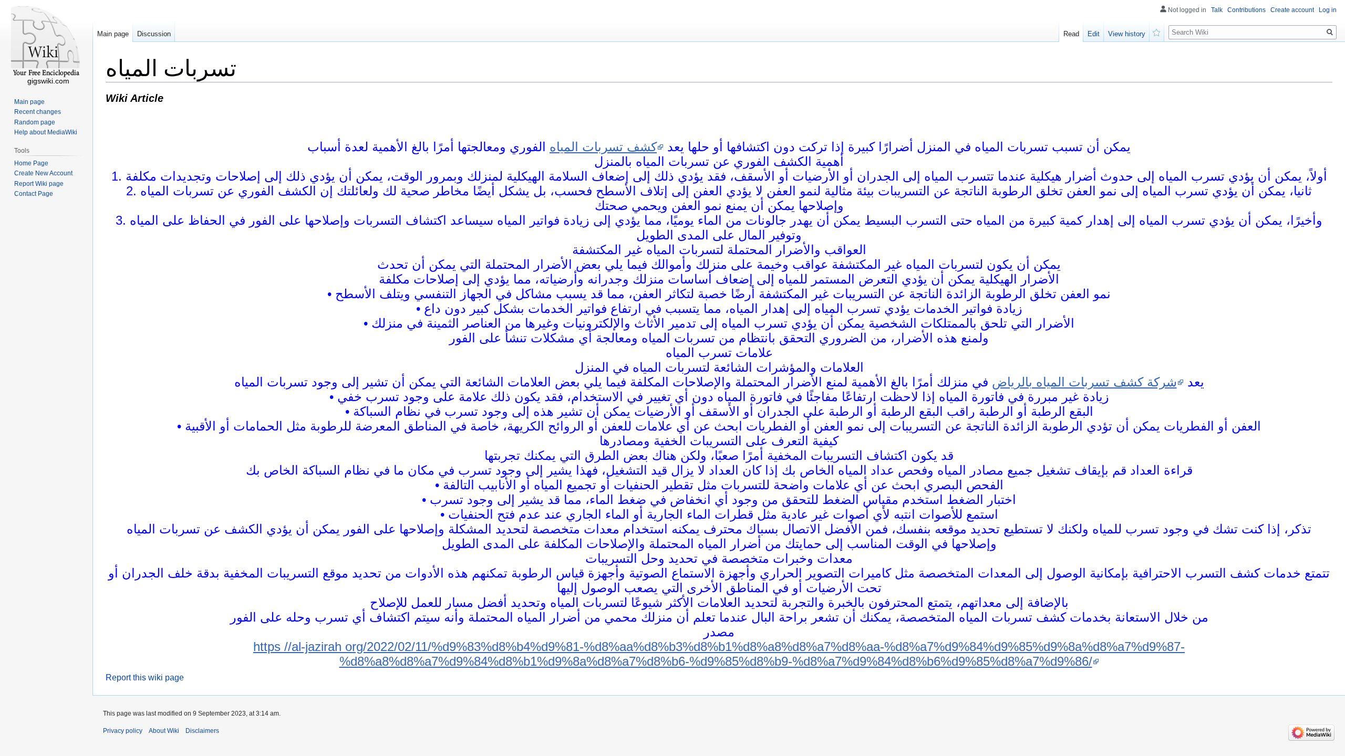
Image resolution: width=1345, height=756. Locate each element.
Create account (1292, 10)
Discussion (154, 34)
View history (1126, 34)
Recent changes (37, 112)
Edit (1094, 34)
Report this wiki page (145, 677)
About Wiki (164, 730)
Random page (34, 122)
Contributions (1246, 10)
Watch (1157, 31)
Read (1071, 34)
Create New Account (43, 173)
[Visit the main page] (46, 42)
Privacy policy (122, 730)
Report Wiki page (39, 183)
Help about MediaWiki (45, 132)
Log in (1328, 10)
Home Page (31, 163)
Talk (1217, 10)
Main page (113, 34)
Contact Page (33, 193)
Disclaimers (202, 730)
